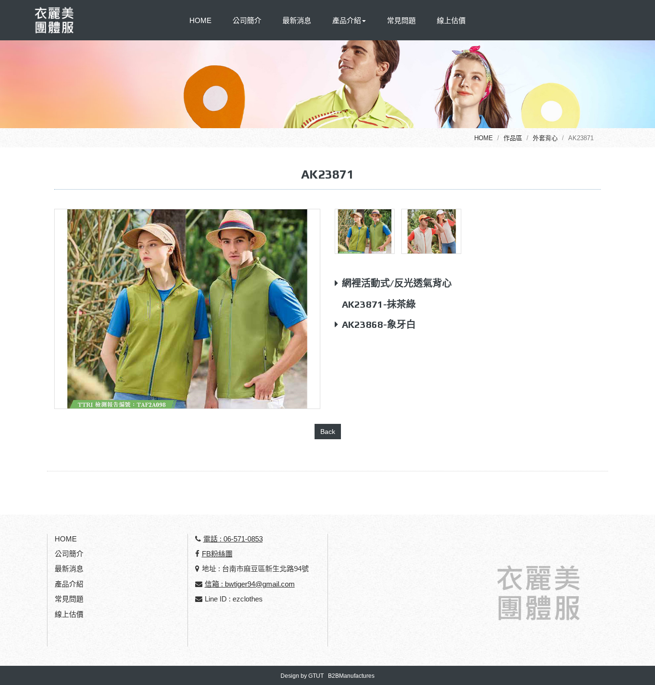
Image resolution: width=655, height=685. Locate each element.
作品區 (512, 138)
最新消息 (296, 20)
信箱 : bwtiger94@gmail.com (250, 584)
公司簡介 (247, 20)
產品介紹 (69, 584)
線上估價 (451, 20)
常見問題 (401, 20)
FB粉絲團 (217, 554)
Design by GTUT (302, 676)
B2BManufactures (351, 676)
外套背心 (545, 138)
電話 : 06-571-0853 (233, 539)
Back (327, 431)
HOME (200, 20)
